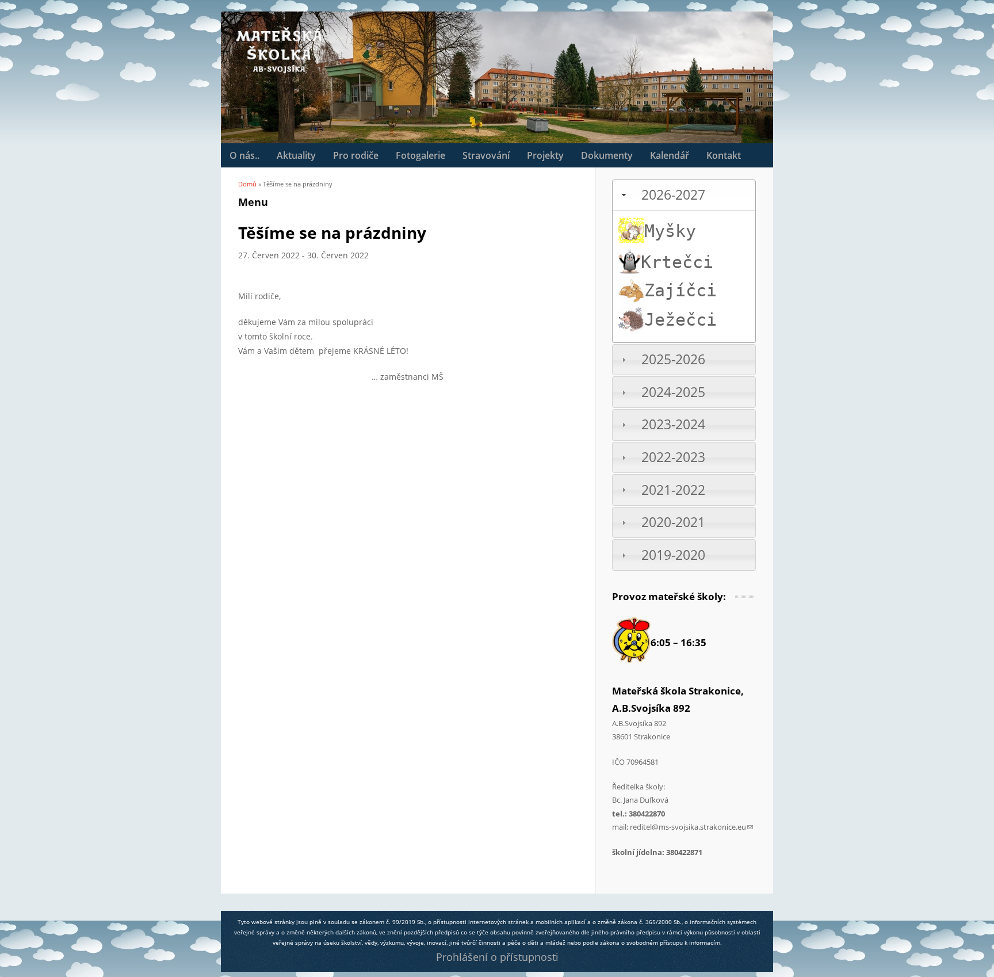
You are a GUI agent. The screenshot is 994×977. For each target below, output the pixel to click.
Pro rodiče (356, 155)
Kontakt (723, 155)
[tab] (684, 195)
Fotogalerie (420, 155)
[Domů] (278, 50)
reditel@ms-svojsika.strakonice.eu (691, 827)
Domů (247, 184)
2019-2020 (673, 555)
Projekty (545, 155)
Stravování (486, 155)
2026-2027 (673, 195)
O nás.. (244, 155)
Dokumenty (607, 155)
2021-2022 (673, 490)
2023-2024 (673, 424)
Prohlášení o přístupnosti (497, 957)
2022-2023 (673, 457)
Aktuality (296, 155)
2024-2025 (673, 392)
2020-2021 (673, 522)
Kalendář (669, 155)
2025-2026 (673, 359)
